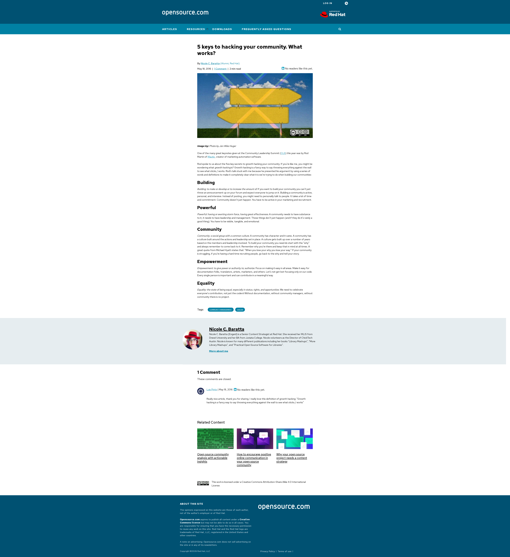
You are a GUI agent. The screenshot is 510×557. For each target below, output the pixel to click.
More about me (218, 351)
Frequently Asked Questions (266, 29)
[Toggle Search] (340, 29)
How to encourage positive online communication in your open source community (254, 460)
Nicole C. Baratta (210, 63)
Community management (221, 310)
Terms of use (285, 551)
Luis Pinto (212, 389)
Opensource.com (190, 519)
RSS (346, 3)
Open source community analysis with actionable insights (213, 458)
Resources (196, 29)
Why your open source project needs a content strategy (291, 458)
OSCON (240, 310)
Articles (169, 29)
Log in (327, 3)
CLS (283, 153)
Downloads (222, 29)
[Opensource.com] (185, 13)
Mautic (211, 156)
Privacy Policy (267, 551)
